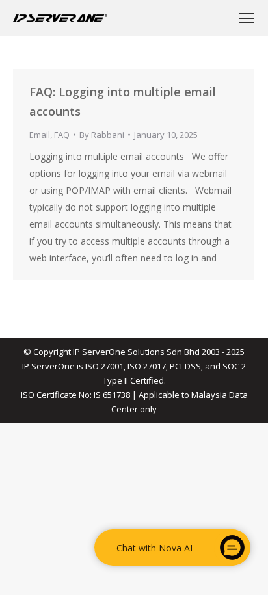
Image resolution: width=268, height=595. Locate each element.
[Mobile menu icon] (246, 18)
